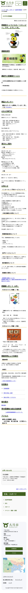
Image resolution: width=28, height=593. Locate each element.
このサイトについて (8, 576)
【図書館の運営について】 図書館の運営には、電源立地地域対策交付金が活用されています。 (13, 279)
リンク (10, 583)
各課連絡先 (14, 548)
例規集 (4, 583)
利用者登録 (6, 388)
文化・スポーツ (10, 9)
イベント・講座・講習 (11, 510)
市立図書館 (5, 474)
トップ (3, 9)
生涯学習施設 (18, 9)
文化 (6, 503)
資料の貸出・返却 (8, 393)
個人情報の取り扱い (8, 579)
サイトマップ (18, 579)
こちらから (8, 107)
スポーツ (7, 507)
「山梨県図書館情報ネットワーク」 (14, 412)
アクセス (14, 553)
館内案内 (3, 405)
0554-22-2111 (7, 534)
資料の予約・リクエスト (10, 397)
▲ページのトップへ (21, 489)
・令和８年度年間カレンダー (8, 381)
